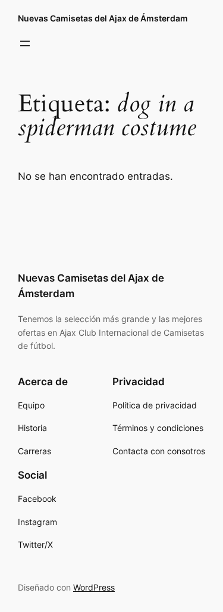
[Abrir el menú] (25, 43)
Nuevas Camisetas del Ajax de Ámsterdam (103, 18)
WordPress (94, 587)
